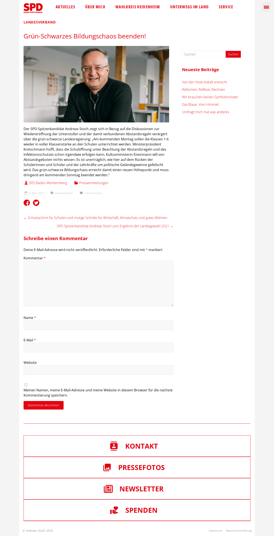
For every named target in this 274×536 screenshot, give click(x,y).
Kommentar (35, 258)
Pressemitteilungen (93, 183)
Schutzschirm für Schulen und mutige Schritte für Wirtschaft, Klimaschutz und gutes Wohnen (95, 217)
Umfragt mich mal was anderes (205, 112)
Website (30, 362)
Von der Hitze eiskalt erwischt (204, 82)
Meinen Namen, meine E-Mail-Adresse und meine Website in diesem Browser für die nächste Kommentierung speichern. (98, 393)
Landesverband (64, 193)
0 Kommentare (93, 193)
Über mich (95, 7)
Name (30, 317)
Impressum (215, 530)
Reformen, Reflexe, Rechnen (203, 89)
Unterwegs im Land (189, 7)
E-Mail (30, 340)
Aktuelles (65, 7)
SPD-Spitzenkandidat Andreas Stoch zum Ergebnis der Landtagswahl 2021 (115, 226)
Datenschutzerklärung (239, 530)
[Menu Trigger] (266, 7)
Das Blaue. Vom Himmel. (200, 104)
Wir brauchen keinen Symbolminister (210, 97)
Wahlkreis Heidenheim (137, 7)
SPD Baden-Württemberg (48, 183)
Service (226, 7)
